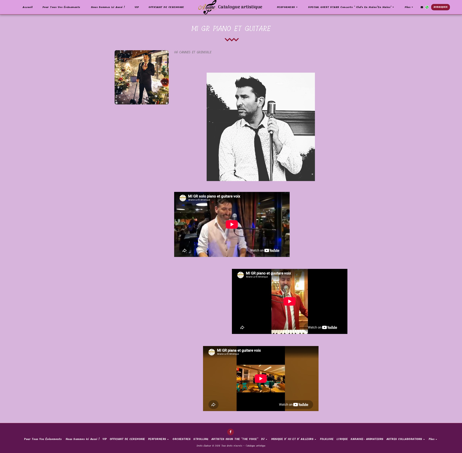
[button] (288, 7)
